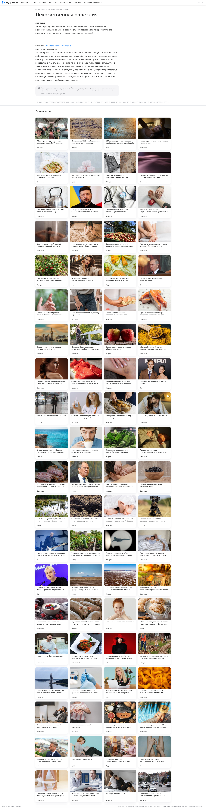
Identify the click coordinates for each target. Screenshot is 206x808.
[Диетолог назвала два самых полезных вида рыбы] (51, 168)
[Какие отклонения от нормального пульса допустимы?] (154, 202)
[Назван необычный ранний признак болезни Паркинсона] (51, 305)
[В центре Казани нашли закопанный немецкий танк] (120, 168)
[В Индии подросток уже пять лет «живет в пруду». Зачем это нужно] (51, 511)
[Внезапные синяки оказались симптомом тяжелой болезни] (120, 374)
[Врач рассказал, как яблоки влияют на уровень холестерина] (120, 237)
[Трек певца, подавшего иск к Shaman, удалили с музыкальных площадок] (51, 580)
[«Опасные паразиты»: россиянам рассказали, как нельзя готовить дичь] (51, 477)
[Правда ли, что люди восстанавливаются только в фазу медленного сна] (154, 443)
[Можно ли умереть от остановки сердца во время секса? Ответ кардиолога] (120, 511)
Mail (3, 806)
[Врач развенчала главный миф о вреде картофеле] (120, 408)
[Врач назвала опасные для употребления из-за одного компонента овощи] (120, 443)
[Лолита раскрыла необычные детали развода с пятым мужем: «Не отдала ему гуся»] (120, 649)
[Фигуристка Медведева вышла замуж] (154, 374)
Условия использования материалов (137, 806)
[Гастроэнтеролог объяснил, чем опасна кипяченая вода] (51, 202)
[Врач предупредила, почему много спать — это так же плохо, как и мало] (154, 546)
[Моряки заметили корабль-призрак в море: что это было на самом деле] (86, 580)
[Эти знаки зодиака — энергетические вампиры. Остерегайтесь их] (86, 271)
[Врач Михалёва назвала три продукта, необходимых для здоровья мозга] (154, 305)
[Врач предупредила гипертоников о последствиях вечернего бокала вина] (120, 752)
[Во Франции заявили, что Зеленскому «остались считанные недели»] (86, 202)
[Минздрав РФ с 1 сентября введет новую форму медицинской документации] (86, 786)
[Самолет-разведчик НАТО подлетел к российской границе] (120, 546)
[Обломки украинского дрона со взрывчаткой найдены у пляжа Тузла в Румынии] (51, 683)
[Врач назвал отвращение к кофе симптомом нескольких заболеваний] (86, 443)
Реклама (18, 806)
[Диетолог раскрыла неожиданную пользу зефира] (86, 168)
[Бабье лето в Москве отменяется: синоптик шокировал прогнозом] (51, 408)
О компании (10, 806)
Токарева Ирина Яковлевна (58, 46)
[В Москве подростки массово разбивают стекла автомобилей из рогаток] (120, 134)
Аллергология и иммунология (58, 9)
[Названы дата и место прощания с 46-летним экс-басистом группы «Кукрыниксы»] (51, 546)
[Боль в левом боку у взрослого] (51, 649)
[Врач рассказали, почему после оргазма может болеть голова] (86, 237)
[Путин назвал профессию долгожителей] (154, 271)
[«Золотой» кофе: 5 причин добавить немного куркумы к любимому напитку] (154, 340)
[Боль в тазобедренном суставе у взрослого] (86, 305)
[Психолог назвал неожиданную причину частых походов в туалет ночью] (51, 786)
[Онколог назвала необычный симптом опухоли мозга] (51, 718)
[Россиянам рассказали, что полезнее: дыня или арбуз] (120, 271)
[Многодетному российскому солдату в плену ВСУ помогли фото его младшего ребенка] (51, 134)
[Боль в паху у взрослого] (86, 752)
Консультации (40, 9)
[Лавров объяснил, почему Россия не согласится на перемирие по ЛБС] (86, 477)
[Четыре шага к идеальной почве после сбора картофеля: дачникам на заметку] (86, 511)
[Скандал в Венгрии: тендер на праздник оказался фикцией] (51, 752)
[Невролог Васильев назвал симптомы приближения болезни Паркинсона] (86, 340)
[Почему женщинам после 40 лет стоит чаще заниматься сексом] (154, 718)
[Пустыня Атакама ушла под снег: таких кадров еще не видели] (120, 580)
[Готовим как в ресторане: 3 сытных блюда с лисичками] (154, 683)
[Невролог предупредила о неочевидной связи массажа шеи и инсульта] (120, 477)
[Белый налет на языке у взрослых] (120, 614)
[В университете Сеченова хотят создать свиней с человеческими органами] (86, 614)
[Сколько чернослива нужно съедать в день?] (154, 477)
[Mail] (3, 2)
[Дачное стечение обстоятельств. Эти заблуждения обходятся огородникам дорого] (154, 649)
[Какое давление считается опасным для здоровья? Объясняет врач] (120, 202)
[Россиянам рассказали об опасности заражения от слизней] (154, 580)
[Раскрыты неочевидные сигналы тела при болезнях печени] (154, 237)
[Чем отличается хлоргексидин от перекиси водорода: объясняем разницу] (86, 408)
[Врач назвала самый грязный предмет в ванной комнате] (51, 237)
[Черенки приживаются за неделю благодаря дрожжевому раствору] (86, 546)
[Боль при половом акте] (120, 786)
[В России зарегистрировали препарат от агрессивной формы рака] (86, 683)
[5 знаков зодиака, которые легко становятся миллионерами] (120, 683)
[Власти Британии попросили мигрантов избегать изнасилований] (51, 340)
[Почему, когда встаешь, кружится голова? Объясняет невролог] (154, 168)
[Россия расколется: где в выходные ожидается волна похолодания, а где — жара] (154, 511)
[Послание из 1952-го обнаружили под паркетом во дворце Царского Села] (86, 134)
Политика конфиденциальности (192, 806)
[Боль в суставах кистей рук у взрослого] (86, 718)
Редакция (121, 806)
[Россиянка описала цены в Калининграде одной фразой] (154, 786)
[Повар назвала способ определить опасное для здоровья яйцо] (120, 305)
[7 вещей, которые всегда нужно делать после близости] (154, 408)
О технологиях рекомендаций (171, 806)
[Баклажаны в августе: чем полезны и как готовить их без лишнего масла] (86, 649)
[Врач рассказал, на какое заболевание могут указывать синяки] (154, 752)
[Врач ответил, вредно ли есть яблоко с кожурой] (120, 340)
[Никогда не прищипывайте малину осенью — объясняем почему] (51, 271)
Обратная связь (155, 806)
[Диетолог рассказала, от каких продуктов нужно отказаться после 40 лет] (120, 718)
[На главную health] (11, 2)
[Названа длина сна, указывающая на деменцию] (154, 134)
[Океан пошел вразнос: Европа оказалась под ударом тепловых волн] (51, 443)
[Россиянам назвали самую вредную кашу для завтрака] (51, 614)
